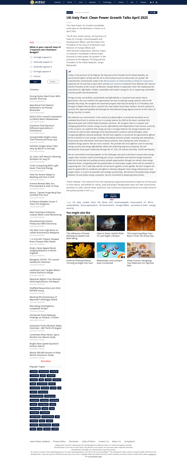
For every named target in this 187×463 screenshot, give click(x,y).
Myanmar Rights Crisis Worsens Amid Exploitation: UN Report (45, 280)
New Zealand (35, 417)
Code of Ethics (88, 441)
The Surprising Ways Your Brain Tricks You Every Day (140, 234)
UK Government (106, 205)
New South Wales (37, 396)
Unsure (37, 76)
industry (33, 404)
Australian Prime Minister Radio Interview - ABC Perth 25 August (46, 327)
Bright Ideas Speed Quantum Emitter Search (44, 345)
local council (43, 392)
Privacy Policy (59, 441)
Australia (34, 371)
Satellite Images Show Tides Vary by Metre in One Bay (44, 147)
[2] (110, 451)
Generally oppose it (43, 66)
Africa (150, 202)
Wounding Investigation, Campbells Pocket (42, 307)
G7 (145, 202)
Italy (79, 202)
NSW (41, 380)
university (54, 371)
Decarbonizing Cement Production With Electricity (43, 222)
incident (55, 429)
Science (121, 2)
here (92, 190)
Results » (53, 82)
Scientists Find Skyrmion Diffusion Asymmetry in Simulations (42, 128)
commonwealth (121, 202)
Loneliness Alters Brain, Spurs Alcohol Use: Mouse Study (44, 336)
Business (92, 2)
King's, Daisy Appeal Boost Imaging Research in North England (43, 250)
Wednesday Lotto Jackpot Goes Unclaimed (109, 261)
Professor (57, 380)
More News (46, 361)
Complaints (129, 441)
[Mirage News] (39, 2)
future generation (89, 205)
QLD (57, 417)
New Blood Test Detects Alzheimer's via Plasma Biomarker (42, 108)
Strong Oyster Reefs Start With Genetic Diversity (45, 97)
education (44, 400)
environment (42, 384)
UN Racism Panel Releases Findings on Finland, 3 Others (44, 316)
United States (35, 408)
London (85, 202)
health (33, 384)
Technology (107, 2)
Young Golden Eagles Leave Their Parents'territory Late (43, 138)
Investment (34, 400)
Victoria (48, 380)
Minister (52, 384)
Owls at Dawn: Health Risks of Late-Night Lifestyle (110, 234)
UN (98, 202)
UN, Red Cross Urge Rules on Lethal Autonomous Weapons (44, 231)
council (53, 388)
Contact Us (103, 441)
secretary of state (139, 205)
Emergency (34, 412)
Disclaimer (74, 441)
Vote (35, 82)
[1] (108, 451)
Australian (51, 376)
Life (132, 2)
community (34, 376)
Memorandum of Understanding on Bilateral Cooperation (128, 81)
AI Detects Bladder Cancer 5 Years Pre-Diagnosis (43, 203)
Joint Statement (116, 83)
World (69, 2)
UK (74, 202)
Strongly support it (43, 57)
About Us (116, 441)
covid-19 (33, 392)
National (57, 2)
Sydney (49, 421)
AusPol (53, 404)
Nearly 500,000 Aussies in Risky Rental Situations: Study (45, 354)
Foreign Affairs (122, 205)
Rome (104, 202)
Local (80, 2)
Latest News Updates (40, 441)
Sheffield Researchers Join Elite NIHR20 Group (45, 289)
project (45, 408)
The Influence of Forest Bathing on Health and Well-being (77, 236)
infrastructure (50, 396)
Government (136, 202)
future (42, 421)
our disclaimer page (95, 456)
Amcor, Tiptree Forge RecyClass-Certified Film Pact (46, 194)
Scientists (34, 421)
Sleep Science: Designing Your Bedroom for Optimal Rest (140, 263)
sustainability (72, 205)
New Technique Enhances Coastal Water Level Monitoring (45, 213)
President (34, 425)
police (43, 376)
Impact (33, 429)
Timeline (143, 2)
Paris (93, 202)
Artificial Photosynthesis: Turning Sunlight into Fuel (79, 261)
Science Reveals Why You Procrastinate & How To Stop (44, 184)
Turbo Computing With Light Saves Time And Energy (44, 167)
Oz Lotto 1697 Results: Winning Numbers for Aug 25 (45, 158)
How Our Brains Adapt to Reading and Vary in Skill (42, 175)
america (55, 425)
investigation (43, 404)
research (34, 380)
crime (52, 408)
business (45, 388)
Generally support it (43, 62)
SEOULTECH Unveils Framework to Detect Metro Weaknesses (46, 118)
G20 (111, 202)
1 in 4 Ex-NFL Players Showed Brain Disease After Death (44, 240)
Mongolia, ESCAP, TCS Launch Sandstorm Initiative (44, 260)
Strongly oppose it (42, 71)
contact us (152, 454)
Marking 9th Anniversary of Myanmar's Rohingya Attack (43, 298)
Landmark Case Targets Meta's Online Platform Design (45, 271)
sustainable (45, 412)
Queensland (35, 388)
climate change (45, 425)
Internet (47, 429)
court (40, 429)
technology (54, 400)
